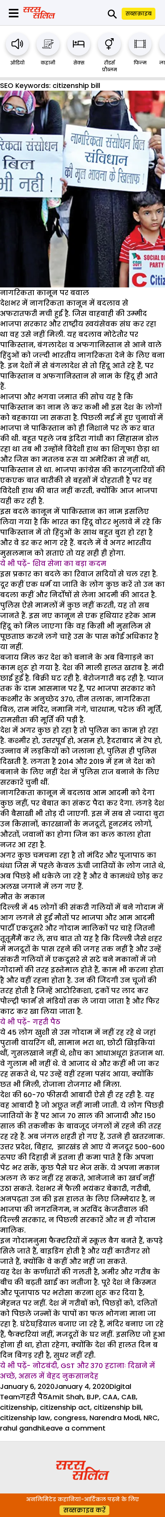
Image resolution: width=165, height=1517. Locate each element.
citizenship (18, 1407)
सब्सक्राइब (138, 13)
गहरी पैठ (34, 1397)
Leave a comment (74, 1428)
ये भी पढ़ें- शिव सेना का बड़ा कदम (53, 563)
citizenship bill (117, 1407)
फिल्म (140, 62)
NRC (151, 1417)
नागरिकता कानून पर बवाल (44, 292)
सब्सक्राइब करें (84, 1510)
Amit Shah (65, 1397)
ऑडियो (17, 62)
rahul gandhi (21, 1428)
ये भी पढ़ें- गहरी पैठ (30, 1022)
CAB (128, 1397)
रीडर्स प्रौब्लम (109, 66)
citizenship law (25, 1417)
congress (70, 1417)
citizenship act (65, 1407)
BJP (93, 1397)
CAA (110, 1397)
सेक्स (78, 62)
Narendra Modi (114, 1417)
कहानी (48, 62)
